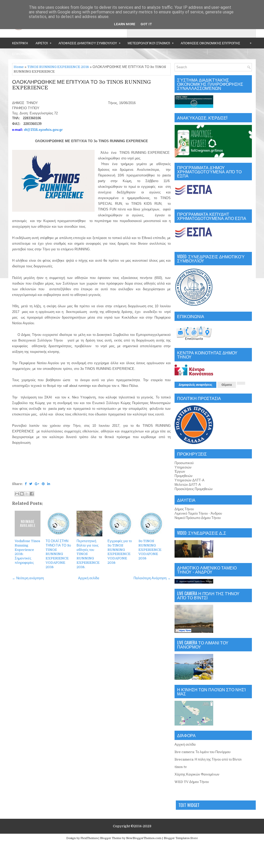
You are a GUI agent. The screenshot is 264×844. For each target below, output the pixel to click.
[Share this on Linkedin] (48, 484)
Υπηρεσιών (183, 467)
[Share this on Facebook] (25, 484)
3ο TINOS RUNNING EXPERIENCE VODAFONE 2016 (149, 549)
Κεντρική (20, 43)
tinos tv (181, 767)
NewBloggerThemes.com (143, 838)
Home (19, 67)
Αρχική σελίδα (88, 578)
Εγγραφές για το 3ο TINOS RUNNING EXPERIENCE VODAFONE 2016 (120, 552)
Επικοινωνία (22, 54)
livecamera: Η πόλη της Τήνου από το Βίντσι (208, 759)
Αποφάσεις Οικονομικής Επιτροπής (210, 43)
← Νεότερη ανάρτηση (28, 578)
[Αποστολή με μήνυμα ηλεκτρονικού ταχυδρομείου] (17, 493)
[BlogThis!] (21, 493)
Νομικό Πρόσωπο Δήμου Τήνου (198, 518)
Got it (146, 24)
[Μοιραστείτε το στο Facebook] (31, 493)
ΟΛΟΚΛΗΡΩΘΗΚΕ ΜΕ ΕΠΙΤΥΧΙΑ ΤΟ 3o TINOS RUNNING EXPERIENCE (81, 85)
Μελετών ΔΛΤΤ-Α (188, 485)
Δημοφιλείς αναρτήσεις (195, 385)
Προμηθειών (184, 476)
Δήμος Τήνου (184, 509)
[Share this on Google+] (37, 484)
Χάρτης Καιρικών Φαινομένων (197, 774)
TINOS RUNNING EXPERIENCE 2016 (58, 67)
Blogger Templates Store (181, 838)
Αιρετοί (43, 42)
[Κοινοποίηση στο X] (26, 493)
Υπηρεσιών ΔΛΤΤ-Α (189, 480)
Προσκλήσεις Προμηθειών (194, 489)
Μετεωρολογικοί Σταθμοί (151, 42)
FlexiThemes (89, 838)
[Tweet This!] (31, 484)
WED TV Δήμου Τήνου (192, 782)
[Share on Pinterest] (43, 484)
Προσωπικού (184, 463)
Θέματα (226, 385)
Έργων (180, 471)
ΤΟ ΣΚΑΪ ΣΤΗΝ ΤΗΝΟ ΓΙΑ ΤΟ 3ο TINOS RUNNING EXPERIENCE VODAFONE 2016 (58, 554)
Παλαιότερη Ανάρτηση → (152, 578)
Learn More (124, 24)
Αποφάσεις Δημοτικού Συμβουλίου (89, 42)
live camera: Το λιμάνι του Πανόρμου (202, 752)
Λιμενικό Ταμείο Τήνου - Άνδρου (198, 513)
